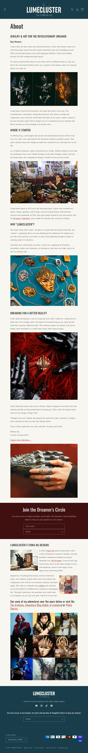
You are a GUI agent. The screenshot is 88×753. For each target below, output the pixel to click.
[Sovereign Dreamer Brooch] (44, 401)
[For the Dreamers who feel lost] (44, 203)
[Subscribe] (62, 531)
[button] (4, 9)
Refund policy (28, 747)
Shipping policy (63, 747)
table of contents (52, 605)
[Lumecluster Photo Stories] (44, 680)
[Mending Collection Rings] (44, 498)
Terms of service (51, 747)
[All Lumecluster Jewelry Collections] (44, 307)
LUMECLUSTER (16, 747)
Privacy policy (39, 747)
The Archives (17, 605)
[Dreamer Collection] (44, 106)
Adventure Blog (33, 605)
